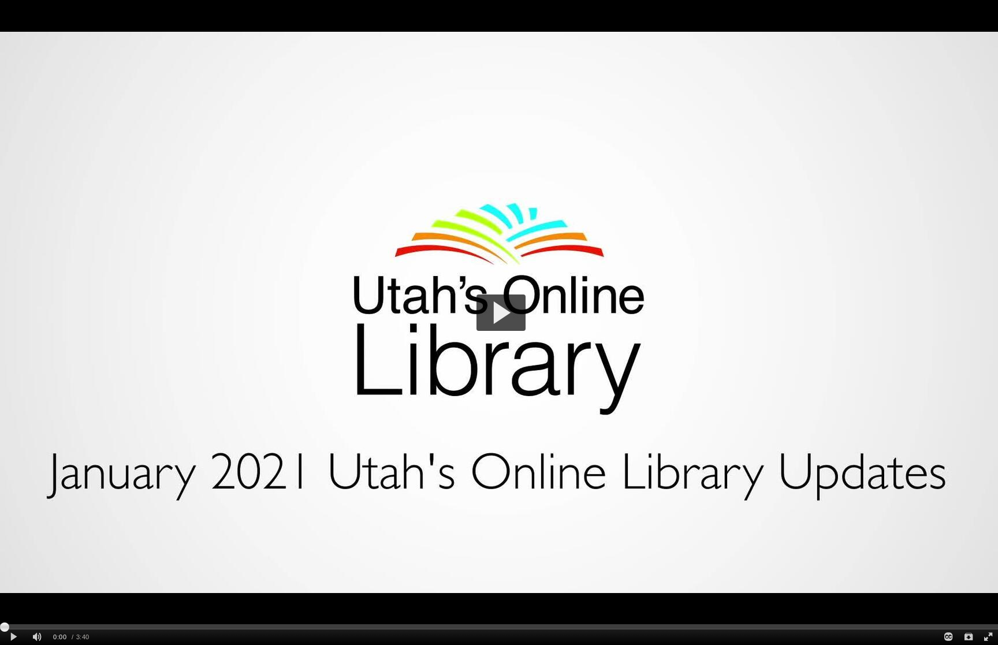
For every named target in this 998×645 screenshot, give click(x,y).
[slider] (499, 626)
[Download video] (968, 637)
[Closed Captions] (948, 637)
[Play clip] (13, 637)
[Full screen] (988, 637)
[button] (501, 312)
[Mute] (37, 637)
